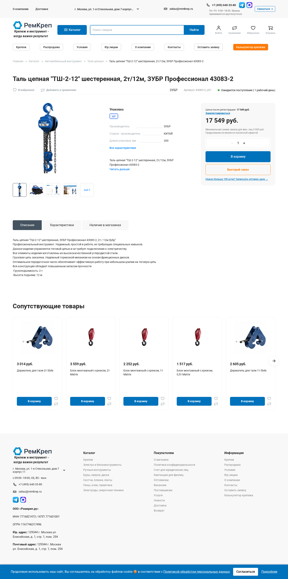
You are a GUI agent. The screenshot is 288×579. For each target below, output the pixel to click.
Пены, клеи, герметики (97, 485)
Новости (159, 500)
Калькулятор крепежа (250, 47)
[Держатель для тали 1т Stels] (250, 337)
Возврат (159, 510)
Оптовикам (161, 480)
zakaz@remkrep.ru (181, 8)
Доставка (41, 9)
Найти (194, 30)
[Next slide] (273, 360)
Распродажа (51, 47)
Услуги (158, 495)
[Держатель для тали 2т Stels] (37, 337)
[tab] (27, 225)
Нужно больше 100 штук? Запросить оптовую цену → (237, 179)
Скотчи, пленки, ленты (97, 480)
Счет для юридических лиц (171, 469)
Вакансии (160, 485)
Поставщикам (163, 490)
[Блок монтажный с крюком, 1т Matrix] (144, 337)
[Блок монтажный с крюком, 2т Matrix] (90, 337)
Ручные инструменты (97, 469)
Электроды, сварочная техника (103, 490)
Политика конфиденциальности (174, 464)
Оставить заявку (208, 47)
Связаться (263, 8)
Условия (82, 47)
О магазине (161, 459)
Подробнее (269, 572)
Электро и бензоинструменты (102, 464)
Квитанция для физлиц (168, 475)
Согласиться (245, 572)
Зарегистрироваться (218, 113)
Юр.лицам (111, 47)
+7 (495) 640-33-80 (224, 5)
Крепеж (21, 47)
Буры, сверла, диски (96, 475)
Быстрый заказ (238, 169)
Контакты (174, 47)
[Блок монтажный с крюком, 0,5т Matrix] (197, 337)
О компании (20, 9)
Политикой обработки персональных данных (196, 572)
